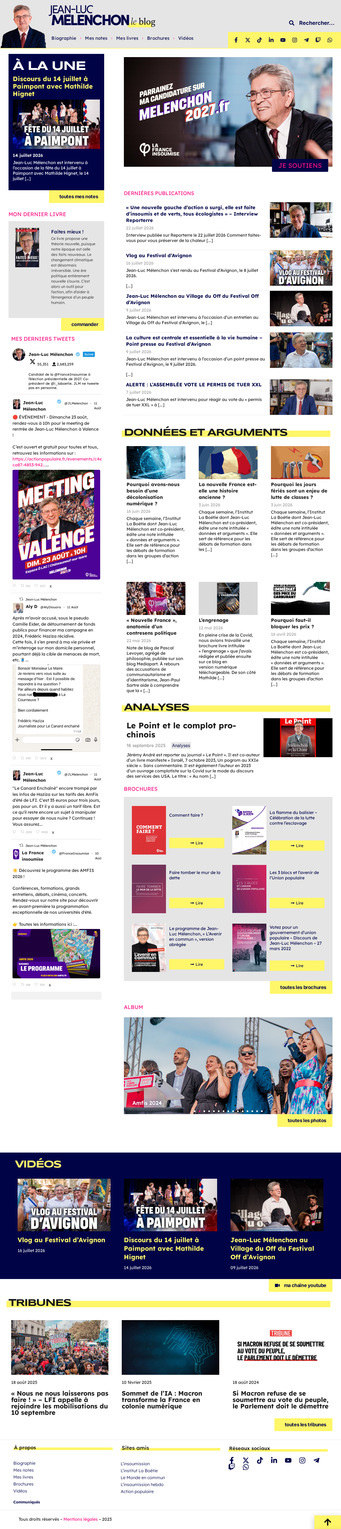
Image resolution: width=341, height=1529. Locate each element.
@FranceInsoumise (74, 853)
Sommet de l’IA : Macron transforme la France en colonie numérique (162, 1399)
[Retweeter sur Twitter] (21, 599)
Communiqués (26, 1502)
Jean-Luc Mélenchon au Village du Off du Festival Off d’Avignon (272, 1248)
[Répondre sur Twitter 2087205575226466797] (15, 586)
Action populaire (137, 1491)
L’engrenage (214, 620)
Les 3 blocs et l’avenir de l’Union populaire (294, 875)
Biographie (63, 38)
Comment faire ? (186, 815)
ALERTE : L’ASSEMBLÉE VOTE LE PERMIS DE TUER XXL (194, 385)
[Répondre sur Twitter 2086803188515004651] (15, 985)
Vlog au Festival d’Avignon (159, 255)
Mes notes (96, 38)
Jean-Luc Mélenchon (34, 406)
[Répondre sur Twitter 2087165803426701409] (15, 832)
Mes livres (127, 38)
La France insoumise (33, 856)
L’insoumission (135, 1463)
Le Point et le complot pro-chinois (181, 730)
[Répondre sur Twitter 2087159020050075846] (15, 758)
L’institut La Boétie (139, 1470)
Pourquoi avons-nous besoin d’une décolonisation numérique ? (153, 494)
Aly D (31, 606)
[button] (195, 1111)
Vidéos (185, 38)
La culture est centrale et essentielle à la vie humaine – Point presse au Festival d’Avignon (194, 341)
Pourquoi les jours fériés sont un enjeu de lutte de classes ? (299, 490)
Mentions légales (80, 1519)
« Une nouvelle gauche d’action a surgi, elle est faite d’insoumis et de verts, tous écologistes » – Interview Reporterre (192, 213)
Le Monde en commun (143, 1477)
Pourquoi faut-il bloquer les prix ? (292, 623)
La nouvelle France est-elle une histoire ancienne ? (228, 490)
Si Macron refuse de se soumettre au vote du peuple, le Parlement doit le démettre (280, 1399)
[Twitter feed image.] (56, 524)
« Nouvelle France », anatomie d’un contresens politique (152, 626)
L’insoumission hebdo (142, 1484)
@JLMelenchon (76, 403)
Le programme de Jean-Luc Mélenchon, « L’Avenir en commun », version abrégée (195, 936)
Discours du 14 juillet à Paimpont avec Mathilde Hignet (164, 1248)
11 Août (73, 607)
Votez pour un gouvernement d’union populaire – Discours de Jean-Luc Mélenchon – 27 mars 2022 (296, 937)
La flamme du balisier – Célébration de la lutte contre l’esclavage (293, 818)
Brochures (158, 38)
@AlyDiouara (50, 607)
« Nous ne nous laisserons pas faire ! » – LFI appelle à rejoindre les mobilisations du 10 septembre (59, 1402)
